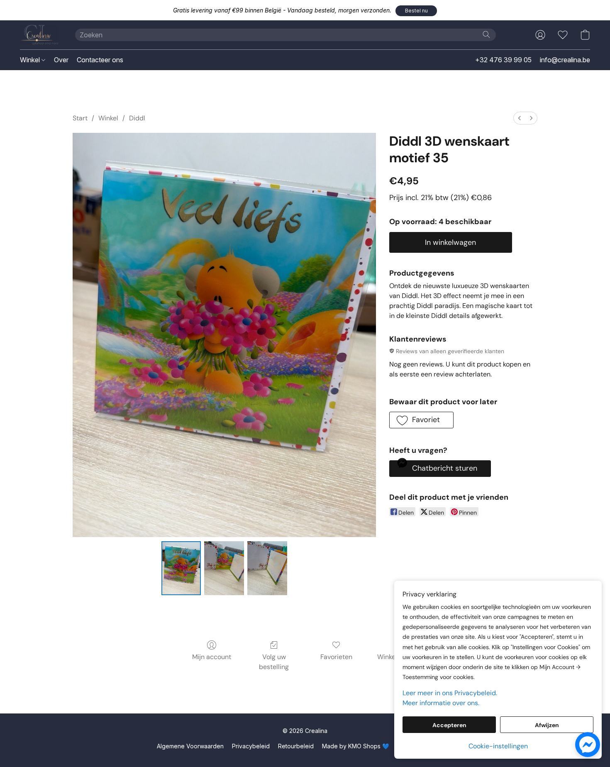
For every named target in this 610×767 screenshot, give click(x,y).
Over (61, 60)
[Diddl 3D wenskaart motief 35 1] (224, 568)
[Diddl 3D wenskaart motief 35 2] (267, 568)
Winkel (30, 60)
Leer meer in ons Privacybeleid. (450, 693)
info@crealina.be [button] (565, 60)
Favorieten (336, 656)
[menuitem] (519, 118)
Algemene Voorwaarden (190, 746)
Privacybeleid (251, 746)
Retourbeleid (296, 746)
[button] (416, 10)
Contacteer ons (100, 60)
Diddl (137, 118)
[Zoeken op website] (486, 34)
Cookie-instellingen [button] (498, 746)
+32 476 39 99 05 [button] (503, 60)
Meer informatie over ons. (441, 703)
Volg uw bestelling (274, 661)
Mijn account (211, 656)
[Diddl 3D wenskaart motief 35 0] (181, 568)
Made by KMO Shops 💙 (355, 746)
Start (80, 118)
